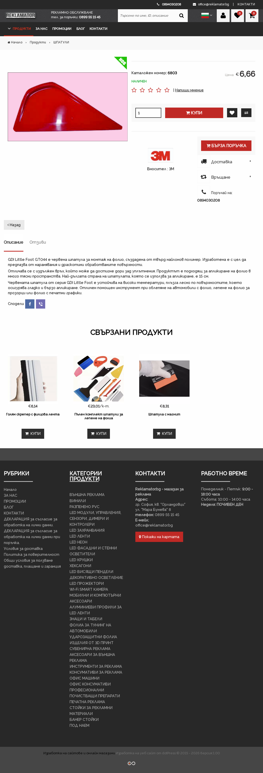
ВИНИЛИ (78, 501)
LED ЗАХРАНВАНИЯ (87, 530)
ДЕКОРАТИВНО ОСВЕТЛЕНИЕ (96, 577)
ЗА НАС (42, 29)
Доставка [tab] (221, 161)
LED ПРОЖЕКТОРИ (87, 583)
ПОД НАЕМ (79, 725)
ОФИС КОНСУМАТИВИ (90, 684)
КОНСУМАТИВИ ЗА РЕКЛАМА (96, 672)
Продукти (22, 29)
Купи (196, 112)
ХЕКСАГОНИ (80, 566)
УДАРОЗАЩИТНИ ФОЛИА (93, 637)
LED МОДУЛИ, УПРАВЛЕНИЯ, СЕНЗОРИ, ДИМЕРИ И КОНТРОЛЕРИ (95, 518)
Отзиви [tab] (38, 242)
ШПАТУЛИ (61, 42)
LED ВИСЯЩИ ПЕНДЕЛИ (91, 571)
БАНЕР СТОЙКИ (84, 719)
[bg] (205, 15)
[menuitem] (18, 29)
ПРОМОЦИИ (61, 29)
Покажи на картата (160, 537)
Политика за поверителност (31, 554)
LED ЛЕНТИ (80, 536)
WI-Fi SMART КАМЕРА (89, 589)
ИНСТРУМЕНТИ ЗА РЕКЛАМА (96, 666)
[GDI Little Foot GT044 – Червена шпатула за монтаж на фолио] (68, 107)
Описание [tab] (13, 242)
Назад (15, 225)
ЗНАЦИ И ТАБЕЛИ (86, 619)
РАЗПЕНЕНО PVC (84, 506)
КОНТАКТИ (98, 29)
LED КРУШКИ (81, 560)
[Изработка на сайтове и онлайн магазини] (131, 763)
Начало (16, 42)
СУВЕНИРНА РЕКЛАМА (90, 648)
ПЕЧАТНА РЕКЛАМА (87, 702)
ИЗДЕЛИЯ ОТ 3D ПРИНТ (92, 643)
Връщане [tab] (220, 177)
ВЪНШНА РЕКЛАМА (87, 494)
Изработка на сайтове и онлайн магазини (79, 753)
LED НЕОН (78, 542)
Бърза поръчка (228, 145)
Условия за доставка (23, 548)
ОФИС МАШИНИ (84, 678)
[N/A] (167, 92)
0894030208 (208, 200)
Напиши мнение (189, 90)
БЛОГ (81, 29)
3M (171, 169)
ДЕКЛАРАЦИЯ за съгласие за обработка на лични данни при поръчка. (32, 537)
